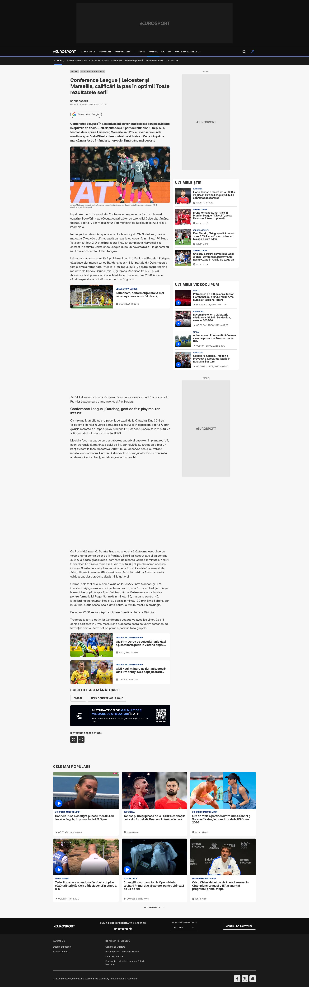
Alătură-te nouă (61, 951)
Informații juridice (114, 956)
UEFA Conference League (92, 71)
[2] (119, 929)
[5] (131, 929)
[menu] (244, 51)
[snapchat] (252, 978)
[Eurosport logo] (64, 51)
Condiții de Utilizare (115, 947)
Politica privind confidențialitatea (122, 951)
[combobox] (184, 927)
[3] (123, 929)
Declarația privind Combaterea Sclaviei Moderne (125, 962)
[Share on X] (73, 739)
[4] (127, 929)
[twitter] (245, 978)
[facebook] (237, 978)
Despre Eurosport (62, 947)
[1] (115, 929)
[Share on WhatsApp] (81, 739)
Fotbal (74, 71)
